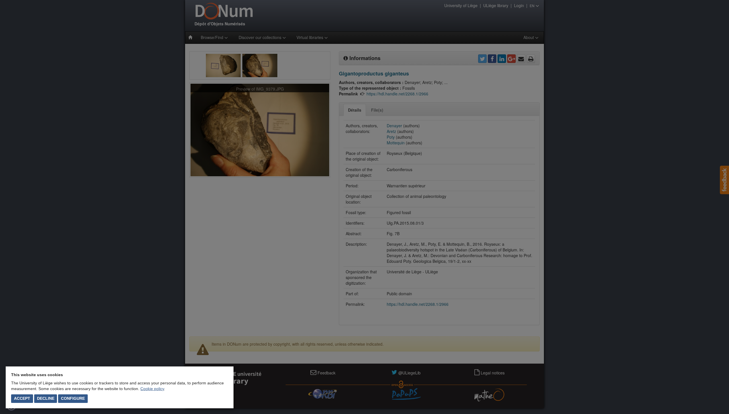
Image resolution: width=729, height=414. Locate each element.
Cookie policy (152, 388)
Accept (22, 398)
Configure (73, 398)
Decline (45, 398)
